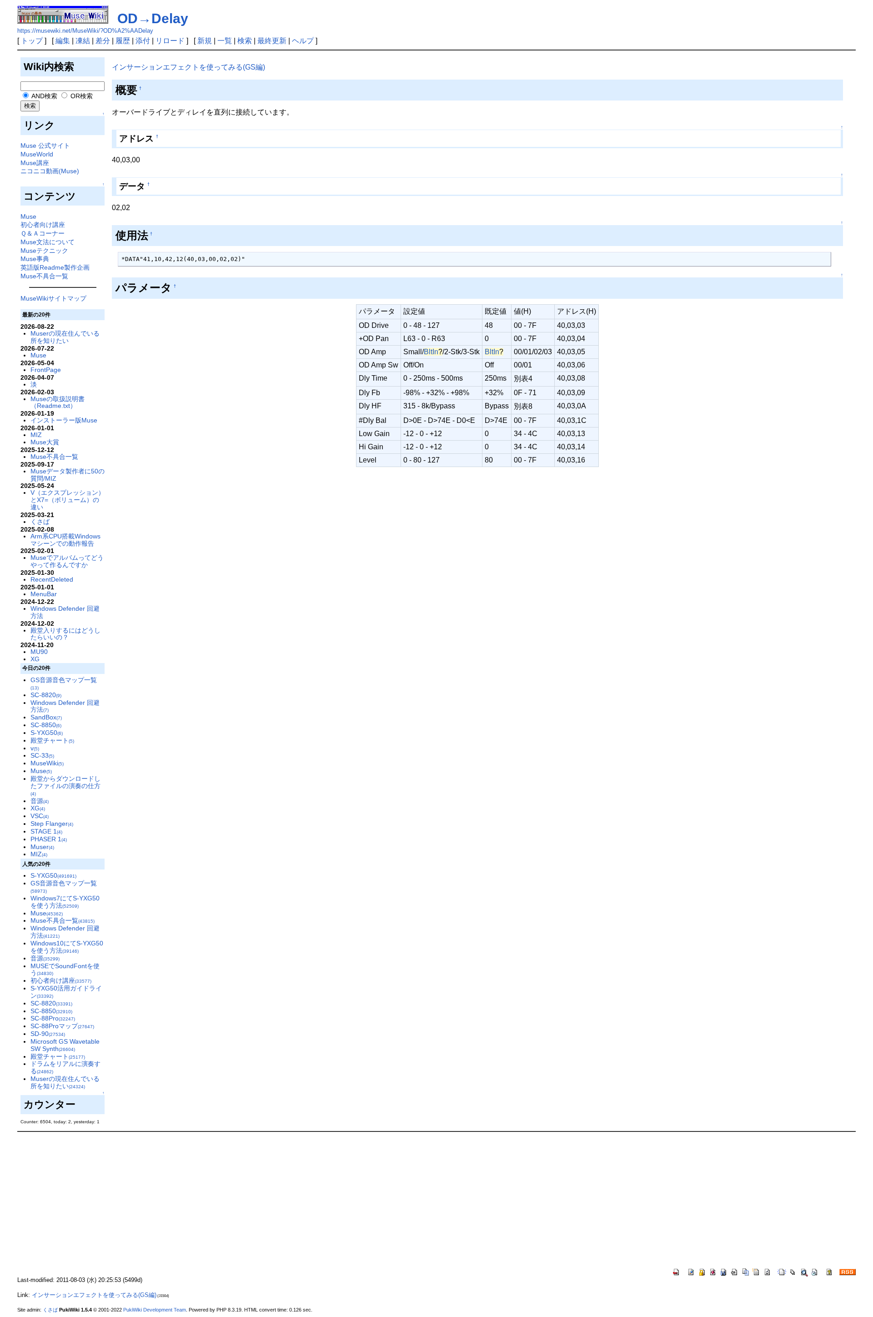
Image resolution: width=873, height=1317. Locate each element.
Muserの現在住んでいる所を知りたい (65, 337)
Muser (42, 846)
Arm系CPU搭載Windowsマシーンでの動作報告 (65, 540)
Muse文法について (47, 242)
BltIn (431, 352)
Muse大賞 (44, 442)
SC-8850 (45, 725)
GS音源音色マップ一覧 (63, 683)
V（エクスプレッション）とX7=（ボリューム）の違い (67, 500)
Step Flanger (51, 823)
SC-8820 (45, 695)
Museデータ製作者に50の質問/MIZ (67, 474)
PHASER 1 (48, 839)
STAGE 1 (46, 831)
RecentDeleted (51, 579)
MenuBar (43, 594)
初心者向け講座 (42, 224)
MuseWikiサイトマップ (53, 298)
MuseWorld (36, 154)
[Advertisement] (436, 1200)
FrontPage (45, 369)
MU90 (39, 651)
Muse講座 (34, 162)
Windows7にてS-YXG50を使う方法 (65, 902)
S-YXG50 (46, 732)
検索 (244, 41)
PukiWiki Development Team (154, 1309)
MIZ (36, 434)
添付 (142, 41)
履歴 (122, 41)
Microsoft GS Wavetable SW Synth (65, 1045)
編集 (62, 41)
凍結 (82, 41)
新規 (204, 41)
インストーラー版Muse (63, 420)
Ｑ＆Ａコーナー (42, 233)
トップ (32, 41)
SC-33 (42, 755)
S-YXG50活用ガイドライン (66, 992)
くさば (40, 521)
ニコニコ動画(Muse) (49, 171)
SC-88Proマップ (62, 1026)
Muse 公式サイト (45, 145)
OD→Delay (152, 18)
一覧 (224, 41)
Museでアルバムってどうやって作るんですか (67, 561)
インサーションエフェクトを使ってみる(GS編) (188, 67)
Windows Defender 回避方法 (65, 612)
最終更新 (271, 41)
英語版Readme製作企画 (55, 267)
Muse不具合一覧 (44, 276)
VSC (39, 815)
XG (35, 659)
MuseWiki (47, 763)
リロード (170, 41)
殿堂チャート (52, 740)
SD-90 (47, 1033)
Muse (28, 216)
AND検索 (43, 96)
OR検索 (81, 96)
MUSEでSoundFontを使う (65, 969)
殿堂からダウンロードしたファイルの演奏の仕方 (65, 785)
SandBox (46, 717)
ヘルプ (303, 41)
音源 (39, 800)
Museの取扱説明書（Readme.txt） (57, 402)
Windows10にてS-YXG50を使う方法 (66, 947)
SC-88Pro (52, 1018)
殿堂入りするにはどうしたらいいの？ (65, 634)
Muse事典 (34, 258)
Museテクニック (44, 250)
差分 (102, 41)
